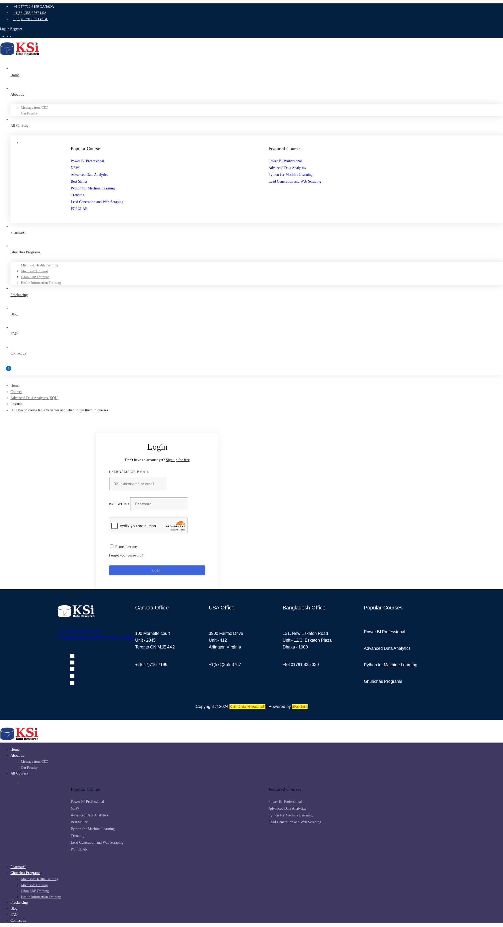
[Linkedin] (72, 662)
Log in (4, 29)
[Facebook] (72, 656)
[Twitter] (72, 683)
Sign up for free (178, 460)
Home (14, 386)
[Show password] (200, 509)
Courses (16, 392)
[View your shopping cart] (251, 371)
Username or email (129, 472)
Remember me (125, 547)
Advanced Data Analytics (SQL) (34, 398)
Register (16, 29)
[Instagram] (72, 676)
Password (119, 504)
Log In (157, 570)
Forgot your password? (126, 555)
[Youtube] (72, 669)
